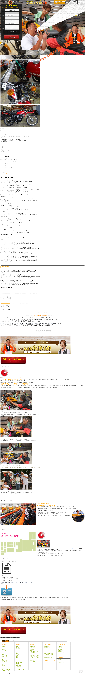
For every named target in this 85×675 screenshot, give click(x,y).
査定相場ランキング (48, 662)
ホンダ (3, 646)
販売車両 (60, 659)
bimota (17, 661)
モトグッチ (4, 661)
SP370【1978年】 (4, 173)
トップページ (13, 641)
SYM (3, 664)
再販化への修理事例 (34, 658)
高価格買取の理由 (33, 652)
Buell (17, 656)
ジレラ (3, 665)
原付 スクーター (5, 668)
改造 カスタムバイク (6, 670)
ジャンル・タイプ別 (20, 669)
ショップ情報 (61, 662)
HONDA (17, 646)
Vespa (17, 664)
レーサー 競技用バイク (6, 669)
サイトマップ (61, 652)
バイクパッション (62, 644)
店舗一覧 (60, 647)
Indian (17, 663)
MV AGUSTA (18, 658)
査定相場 (46, 660)
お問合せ (60, 649)
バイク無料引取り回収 (48, 654)
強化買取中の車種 (33, 660)
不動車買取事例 (47, 647)
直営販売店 (60, 657)
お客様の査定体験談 (34, 656)
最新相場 (18, 644)
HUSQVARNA (19, 662)
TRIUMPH (18, 654)
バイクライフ (61, 654)
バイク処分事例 (47, 656)
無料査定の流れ (33, 646)
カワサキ (4, 650)
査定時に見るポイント (34, 655)
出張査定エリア (33, 649)
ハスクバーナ (5, 663)
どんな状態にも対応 (34, 651)
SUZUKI (18, 648)
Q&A (31, 650)
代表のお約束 (61, 650)
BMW (3, 654)
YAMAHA (18, 647)
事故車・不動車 (47, 644)
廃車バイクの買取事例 (48, 653)
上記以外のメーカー (20, 666)
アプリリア (4, 656)
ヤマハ (3, 647)
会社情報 (60, 646)
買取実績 (4, 644)
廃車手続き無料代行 (48, 657)
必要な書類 (32, 647)
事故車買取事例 (47, 646)
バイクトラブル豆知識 (34, 657)
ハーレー (4, 651)
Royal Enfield (18, 665)
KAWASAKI (18, 649)
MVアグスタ (4, 660)
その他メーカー (5, 666)
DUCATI (18, 652)
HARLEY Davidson (19, 651)
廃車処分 (46, 651)
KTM (3, 659)
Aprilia (17, 655)
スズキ (3, 649)
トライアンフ (5, 655)
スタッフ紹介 (33, 661)
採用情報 (60, 651)
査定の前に (32, 644)
